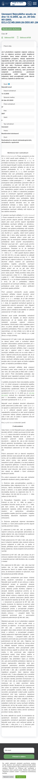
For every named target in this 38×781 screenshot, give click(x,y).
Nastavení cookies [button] (8, 777)
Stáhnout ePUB (25, 37)
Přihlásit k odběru (19, 756)
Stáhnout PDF (9, 37)
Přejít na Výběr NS (17, 4)
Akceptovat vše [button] (21, 777)
